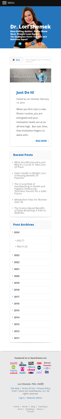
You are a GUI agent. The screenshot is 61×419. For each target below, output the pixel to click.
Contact (30, 411)
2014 (16, 317)
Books (25, 407)
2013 (16, 324)
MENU (11, 2)
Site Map (15, 388)
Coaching (42, 407)
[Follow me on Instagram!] (40, 45)
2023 (16, 255)
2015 (16, 310)
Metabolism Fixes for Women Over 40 (30, 201)
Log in (22, 397)
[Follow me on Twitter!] (20, 45)
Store (20, 409)
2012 (16, 331)
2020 (16, 276)
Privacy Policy (43, 388)
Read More (41, 141)
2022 (16, 262)
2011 (16, 338)
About (39, 409)
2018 (16, 289)
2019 (16, 283)
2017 (16, 296)
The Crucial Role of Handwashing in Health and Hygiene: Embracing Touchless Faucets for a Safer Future (30, 188)
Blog (18, 59)
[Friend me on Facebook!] (33, 45)
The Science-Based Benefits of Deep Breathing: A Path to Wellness (30, 210)
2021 (16, 269)
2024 (16, 232)
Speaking (30, 409)
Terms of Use (28, 388)
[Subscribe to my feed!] (27, 45)
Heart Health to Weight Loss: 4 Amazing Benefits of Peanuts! (30, 175)
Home (16, 407)
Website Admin (34, 397)
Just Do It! (25, 92)
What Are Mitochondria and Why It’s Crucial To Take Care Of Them (30, 165)
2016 (16, 303)
